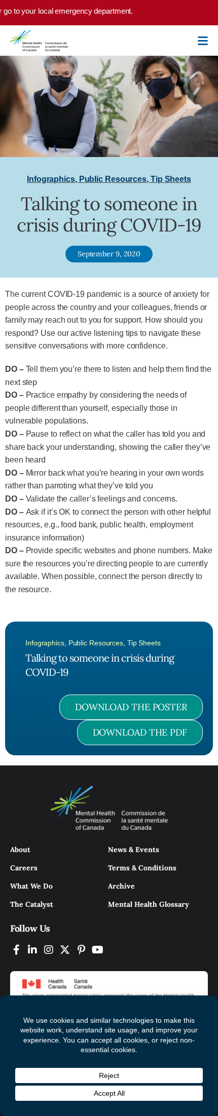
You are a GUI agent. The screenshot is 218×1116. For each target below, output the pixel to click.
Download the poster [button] (131, 707)
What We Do (31, 886)
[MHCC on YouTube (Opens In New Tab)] (97, 949)
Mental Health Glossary (148, 904)
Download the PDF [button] (140, 732)
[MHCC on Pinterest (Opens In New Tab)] (81, 949)
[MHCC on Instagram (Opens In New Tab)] (49, 949)
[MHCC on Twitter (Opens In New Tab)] (65, 949)
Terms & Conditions (142, 867)
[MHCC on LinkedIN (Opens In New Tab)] (32, 949)
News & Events (133, 849)
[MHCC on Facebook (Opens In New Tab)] (16, 949)
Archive (121, 886)
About (20, 849)
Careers (24, 867)
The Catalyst (31, 904)
